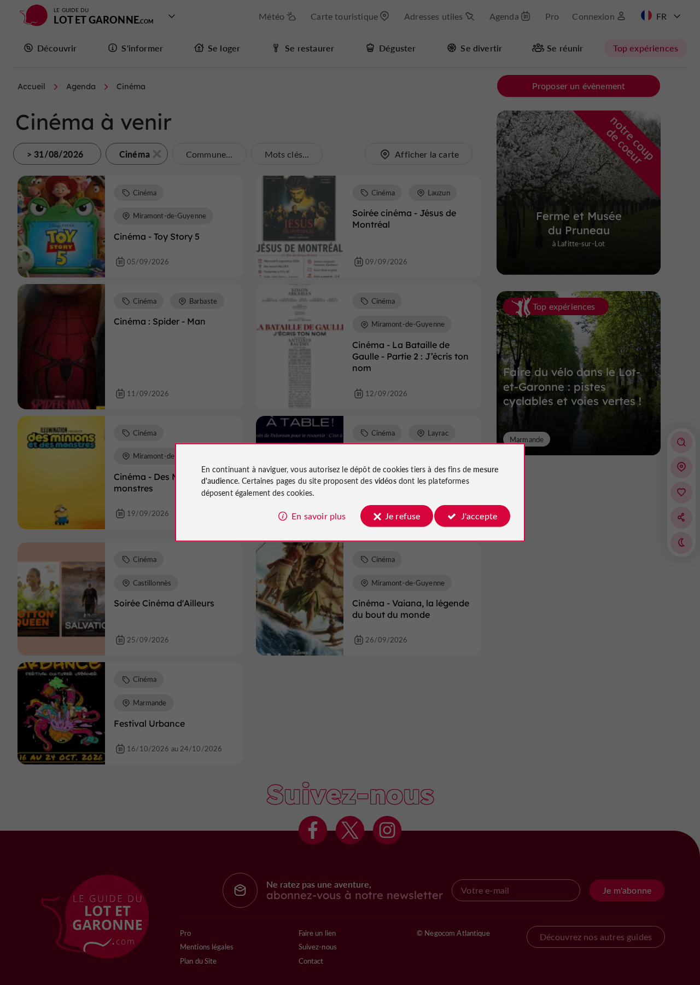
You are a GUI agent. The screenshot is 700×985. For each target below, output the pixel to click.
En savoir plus (318, 516)
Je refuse (402, 516)
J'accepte (479, 516)
